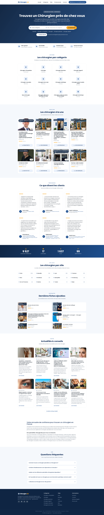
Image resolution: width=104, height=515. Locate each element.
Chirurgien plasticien (58, 31)
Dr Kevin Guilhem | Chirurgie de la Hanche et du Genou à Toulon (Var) (43, 133)
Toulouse (60, 501)
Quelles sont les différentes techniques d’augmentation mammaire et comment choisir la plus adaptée (60, 394)
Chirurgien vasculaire (48, 503)
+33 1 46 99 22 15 (78, 170)
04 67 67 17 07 (26, 170)
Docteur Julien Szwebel (77, 163)
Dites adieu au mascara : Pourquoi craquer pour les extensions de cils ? (77, 362)
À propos (74, 495)
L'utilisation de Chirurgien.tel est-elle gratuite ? (52, 481)
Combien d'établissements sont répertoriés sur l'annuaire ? (52, 467)
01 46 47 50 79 (26, 145)
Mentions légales (76, 499)
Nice (59, 503)
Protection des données (56, 511)
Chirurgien (24, 2)
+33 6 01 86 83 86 (43, 145)
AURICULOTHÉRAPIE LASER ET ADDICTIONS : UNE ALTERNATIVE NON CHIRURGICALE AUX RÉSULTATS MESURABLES (60, 363)
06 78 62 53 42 (61, 145)
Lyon (59, 499)
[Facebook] (19, 501)
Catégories (45, 2)
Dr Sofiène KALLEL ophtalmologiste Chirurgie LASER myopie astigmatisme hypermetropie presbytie (26, 134)
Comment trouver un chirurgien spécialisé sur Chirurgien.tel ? (52, 463)
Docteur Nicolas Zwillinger (69, 305)
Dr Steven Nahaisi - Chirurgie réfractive (59, 163)
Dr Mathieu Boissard (32, 324)
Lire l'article (21, 375)
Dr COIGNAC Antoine (68, 324)
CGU (43, 511)
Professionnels (57, 2)
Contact (65, 2)
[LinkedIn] (27, 501)
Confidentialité (48, 511)
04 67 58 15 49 (44, 170)
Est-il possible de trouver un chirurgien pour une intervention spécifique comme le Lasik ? (52, 477)
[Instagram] (24, 501)
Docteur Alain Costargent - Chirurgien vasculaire (72, 315)
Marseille (60, 497)
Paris (59, 495)
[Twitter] (21, 501)
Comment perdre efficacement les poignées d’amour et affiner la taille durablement (77, 394)
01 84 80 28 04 (61, 170)
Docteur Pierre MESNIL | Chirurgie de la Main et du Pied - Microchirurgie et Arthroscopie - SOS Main (78, 134)
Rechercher (72, 27)
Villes (51, 2)
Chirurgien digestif (67, 31)
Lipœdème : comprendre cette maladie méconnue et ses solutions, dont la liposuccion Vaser (25, 363)
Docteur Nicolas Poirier (33, 305)
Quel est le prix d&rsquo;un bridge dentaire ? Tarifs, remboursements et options (43, 362)
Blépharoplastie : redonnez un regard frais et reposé (25, 393)
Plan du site (74, 501)
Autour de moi (42, 34)
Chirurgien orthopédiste (42, 31)
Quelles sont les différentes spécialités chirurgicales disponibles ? (52, 472)
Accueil (39, 2)
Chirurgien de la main (48, 505)
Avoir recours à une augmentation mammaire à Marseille (43, 394)
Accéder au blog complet (52, 411)
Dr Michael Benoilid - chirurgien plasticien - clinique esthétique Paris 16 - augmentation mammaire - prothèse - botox (60, 135)
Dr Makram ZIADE (23, 163)
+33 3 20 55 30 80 (79, 145)
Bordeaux (60, 505)
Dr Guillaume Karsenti (42, 163)
